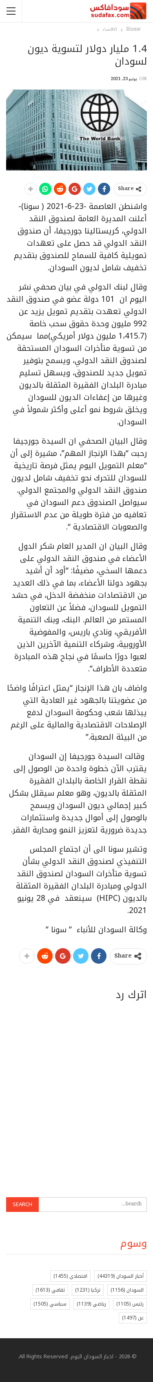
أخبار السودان (121, 1276)
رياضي (91, 1303)
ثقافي (50, 1290)
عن (133, 1317)
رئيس (130, 1303)
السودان (127, 1290)
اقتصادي (70, 1276)
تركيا (87, 1290)
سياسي (50, 1303)
